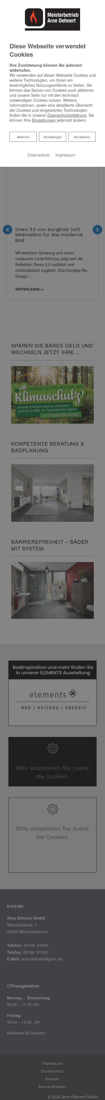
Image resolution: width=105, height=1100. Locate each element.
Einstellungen (53, 137)
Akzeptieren (82, 137)
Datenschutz (38, 155)
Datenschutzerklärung (66, 115)
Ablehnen (23, 136)
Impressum (65, 155)
